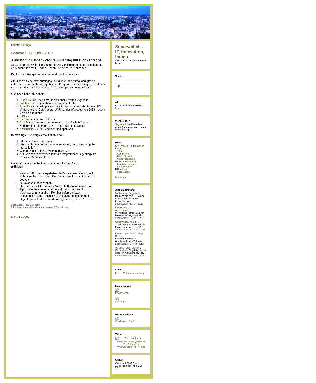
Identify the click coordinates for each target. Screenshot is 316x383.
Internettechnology (127, 161)
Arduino (59, 87)
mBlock (24, 116)
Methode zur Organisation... (129, 193)
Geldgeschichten (126, 159)
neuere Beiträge (21, 45)
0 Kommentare (18, 207)
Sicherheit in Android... (126, 221)
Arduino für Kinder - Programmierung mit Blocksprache (56, 60)
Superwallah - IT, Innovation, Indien (129, 51)
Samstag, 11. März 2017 (32, 53)
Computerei (123, 153)
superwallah (17, 204)
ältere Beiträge (20, 216)
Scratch (16, 64)
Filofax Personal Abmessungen (123, 208)
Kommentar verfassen (40, 207)
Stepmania (120, 301)
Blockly (62, 74)
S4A (22, 122)
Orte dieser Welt (125, 166)
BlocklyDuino (28, 100)
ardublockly (27, 103)
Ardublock (26, 106)
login (117, 108)
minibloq (25, 119)
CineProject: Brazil (124, 321)
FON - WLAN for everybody (129, 273)
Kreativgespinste (126, 164)
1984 (119, 151)
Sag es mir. (121, 124)
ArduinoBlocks (29, 129)
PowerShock (122, 293)
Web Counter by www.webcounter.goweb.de (131, 345)
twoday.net (120, 177)
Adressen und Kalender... (128, 247)
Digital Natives (124, 156)
